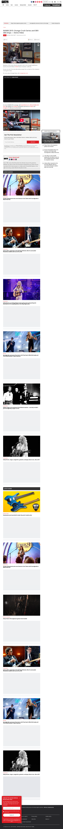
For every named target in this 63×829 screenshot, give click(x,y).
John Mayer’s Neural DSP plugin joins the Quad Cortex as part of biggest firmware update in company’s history (51, 157)
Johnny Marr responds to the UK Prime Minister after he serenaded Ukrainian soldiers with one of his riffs (51, 165)
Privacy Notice (7, 146)
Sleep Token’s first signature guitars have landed (50, 146)
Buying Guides (23, 5)
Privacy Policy (16, 819)
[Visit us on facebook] (31, 2)
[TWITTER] (12, 159)
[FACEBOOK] (10, 159)
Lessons (16, 5)
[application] (21, 89)
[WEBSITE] (16, 159)
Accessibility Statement (22, 819)
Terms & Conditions (10, 820)
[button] (59, 1)
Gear (12, 5)
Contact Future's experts (22, 816)
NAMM (16, 66)
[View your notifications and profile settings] (55, 2)
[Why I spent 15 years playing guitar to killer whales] (51, 137)
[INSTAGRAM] (14, 159)
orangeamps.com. (24, 73)
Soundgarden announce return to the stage (39, 23)
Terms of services (19, 145)
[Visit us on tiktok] (41, 2)
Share (6, 39)
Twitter (31, 106)
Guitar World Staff (12, 35)
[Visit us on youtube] (37, 2)
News (5, 35)
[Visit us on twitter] (33, 2)
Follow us (31, 39)
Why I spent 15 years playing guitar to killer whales (51, 141)
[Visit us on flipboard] (39, 2)
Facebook (15, 106)
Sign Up (12, 815)
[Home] (3, 5)
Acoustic (30, 5)
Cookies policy (48, 816)
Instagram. (5, 108)
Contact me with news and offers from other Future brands (11, 812)
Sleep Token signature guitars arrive (18, 23)
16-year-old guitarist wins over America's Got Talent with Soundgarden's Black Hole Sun (51, 151)
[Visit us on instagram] (35, 2)
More (35, 4)
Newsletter (38, 39)
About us (47, 819)
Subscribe (45, 1)
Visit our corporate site (49, 807)
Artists (7, 5)
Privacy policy (34, 816)
